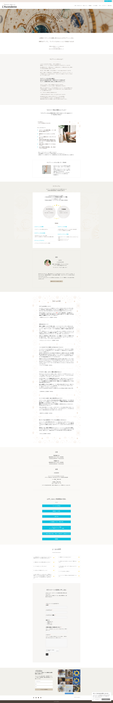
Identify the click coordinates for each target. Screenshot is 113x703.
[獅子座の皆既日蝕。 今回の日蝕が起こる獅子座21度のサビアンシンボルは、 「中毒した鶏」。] (76, 688)
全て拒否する (97, 699)
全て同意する (106, 699)
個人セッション (85, 5)
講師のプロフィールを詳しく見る (56, 281)
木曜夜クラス (49, 623)
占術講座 (90, 5)
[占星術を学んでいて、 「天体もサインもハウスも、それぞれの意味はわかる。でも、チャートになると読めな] (61, 680)
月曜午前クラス (50, 621)
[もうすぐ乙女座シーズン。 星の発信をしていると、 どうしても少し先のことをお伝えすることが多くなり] (69, 680)
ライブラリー (104, 5)
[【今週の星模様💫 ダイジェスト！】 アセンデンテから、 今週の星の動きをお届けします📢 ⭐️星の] (76, 673)
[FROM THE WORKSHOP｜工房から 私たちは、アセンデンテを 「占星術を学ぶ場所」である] (61, 688)
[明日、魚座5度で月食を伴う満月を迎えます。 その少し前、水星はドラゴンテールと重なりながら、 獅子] (69, 673)
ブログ (100, 5)
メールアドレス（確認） (51, 615)
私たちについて (79, 5)
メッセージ (48, 634)
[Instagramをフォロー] (34, 698)
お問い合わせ (110, 5)
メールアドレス (49, 610)
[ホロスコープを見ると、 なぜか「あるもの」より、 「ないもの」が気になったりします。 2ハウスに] (69, 688)
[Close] (110, 692)
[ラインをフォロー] (36, 698)
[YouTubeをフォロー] (38, 698)
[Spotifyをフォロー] (41, 698)
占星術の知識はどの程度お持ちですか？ (53, 627)
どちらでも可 (49, 624)
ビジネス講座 (95, 5)
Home (75, 5)
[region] (101, 696)
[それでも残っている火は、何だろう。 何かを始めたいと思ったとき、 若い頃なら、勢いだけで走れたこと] (61, 673)
